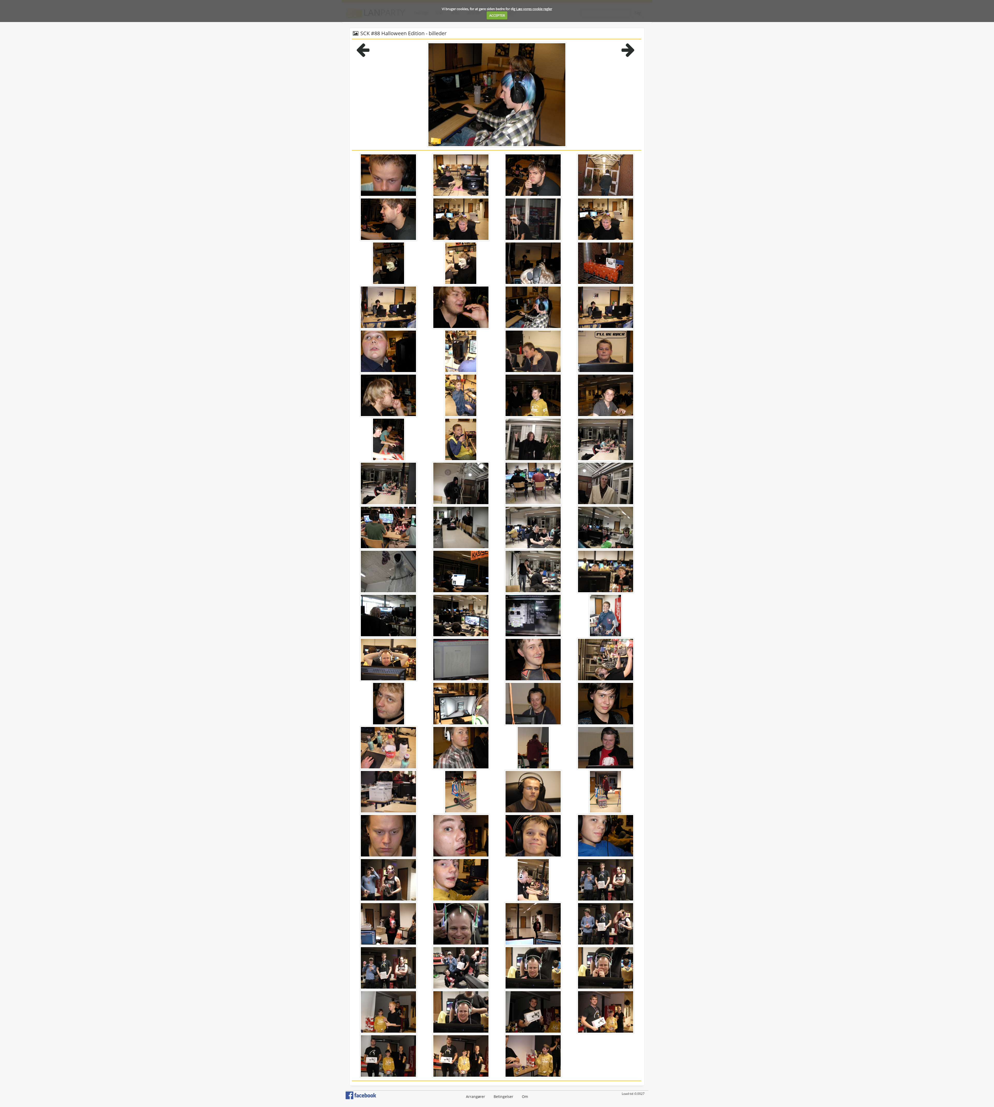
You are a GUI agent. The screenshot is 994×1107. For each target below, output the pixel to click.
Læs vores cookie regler (534, 8)
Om (525, 1096)
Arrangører (475, 1096)
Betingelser (503, 1096)
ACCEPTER (497, 15)
